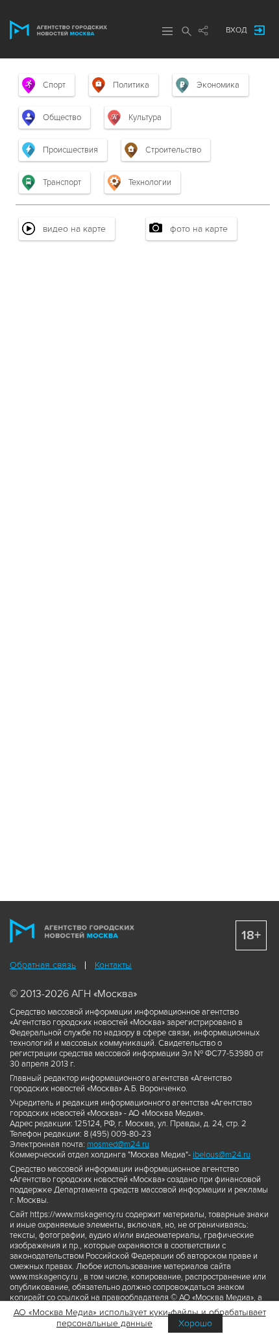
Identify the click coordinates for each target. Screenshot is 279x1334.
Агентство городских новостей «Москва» (58, 30)
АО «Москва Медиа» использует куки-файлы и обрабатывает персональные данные (140, 1318)
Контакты (113, 964)
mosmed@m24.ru (118, 1144)
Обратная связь (43, 964)
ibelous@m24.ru (221, 1155)
